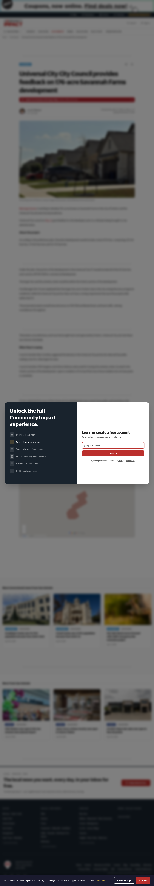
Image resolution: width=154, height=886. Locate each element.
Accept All (143, 880)
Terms (120, 461)
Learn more (100, 880)
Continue (113, 453)
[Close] (142, 408)
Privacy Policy (130, 461)
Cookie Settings (124, 880)
